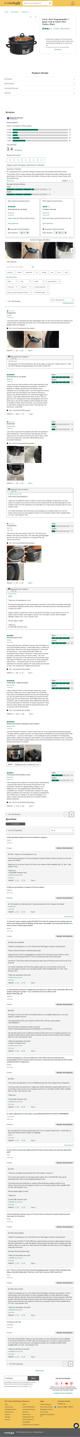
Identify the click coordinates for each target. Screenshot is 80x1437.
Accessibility (26, 1422)
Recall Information (28, 1419)
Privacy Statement (45, 1404)
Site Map (7, 1417)
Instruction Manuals (11, 88)
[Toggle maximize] (35, 16)
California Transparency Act (47, 1415)
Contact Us (61, 1404)
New (6, 1404)
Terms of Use (44, 1412)
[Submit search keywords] (50, 3)
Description (8, 79)
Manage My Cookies (46, 1409)
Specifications (9, 84)
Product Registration (29, 1407)
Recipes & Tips (9, 1412)
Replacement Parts (28, 1417)
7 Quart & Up (24, 12)
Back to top (40, 1371)
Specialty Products (10, 1409)
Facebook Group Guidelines (63, 1393)
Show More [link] (57, 49)
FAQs (24, 1404)
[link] (30, 1386)
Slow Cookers (15, 12)
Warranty (7, 93)
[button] (72, 3)
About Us (7, 1414)
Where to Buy (27, 1414)
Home (6, 12)
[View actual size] (30, 16)
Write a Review (65, 28)
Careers (7, 1419)
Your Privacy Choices (46, 1407)
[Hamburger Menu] (5, 3)
